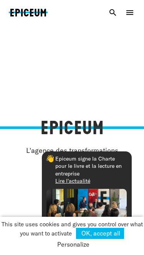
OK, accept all (100, 233)
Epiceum (28, 11)
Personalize (73, 244)
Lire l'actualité (72, 180)
